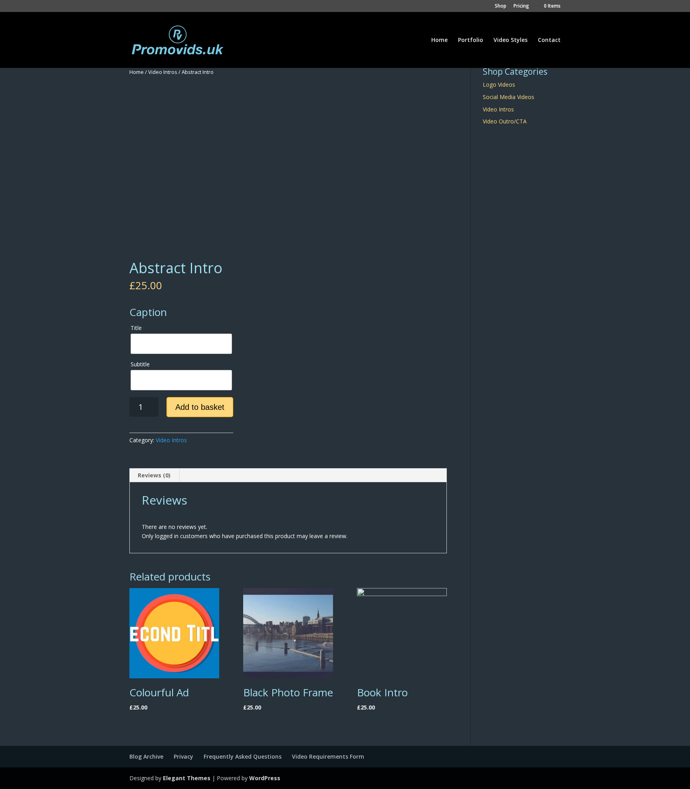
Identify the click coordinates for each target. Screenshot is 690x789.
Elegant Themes (186, 778)
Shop (500, 6)
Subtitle (140, 364)
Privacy (183, 756)
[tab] (154, 475)
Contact (549, 40)
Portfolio (470, 40)
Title (136, 328)
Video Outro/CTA (505, 121)
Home (439, 40)
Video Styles (510, 40)
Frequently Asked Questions (243, 756)
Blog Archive (146, 756)
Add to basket (199, 407)
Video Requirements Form (328, 756)
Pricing (521, 6)
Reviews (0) (154, 475)
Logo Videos (499, 84)
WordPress (264, 778)
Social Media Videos (508, 97)
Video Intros (162, 72)
